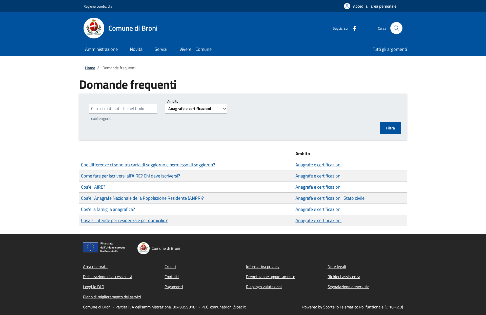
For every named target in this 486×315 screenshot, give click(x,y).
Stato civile (353, 198)
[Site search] (396, 28)
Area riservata (95, 266)
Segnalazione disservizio (348, 287)
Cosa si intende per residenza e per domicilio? (124, 220)
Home (90, 68)
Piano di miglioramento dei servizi (112, 297)
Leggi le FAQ (93, 287)
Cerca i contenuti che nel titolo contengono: (117, 113)
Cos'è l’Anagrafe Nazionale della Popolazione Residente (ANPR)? (142, 198)
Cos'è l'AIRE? (93, 187)
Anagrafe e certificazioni (318, 164)
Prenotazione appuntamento (270, 277)
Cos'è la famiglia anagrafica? (108, 209)
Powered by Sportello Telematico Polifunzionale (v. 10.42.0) (352, 307)
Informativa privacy (262, 266)
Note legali (337, 266)
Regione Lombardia (98, 6)
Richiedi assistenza (344, 277)
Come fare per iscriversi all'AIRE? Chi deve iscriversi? (130, 175)
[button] (370, 6)
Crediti (170, 266)
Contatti (172, 277)
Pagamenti (174, 287)
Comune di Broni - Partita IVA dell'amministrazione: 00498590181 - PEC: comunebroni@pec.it (164, 307)
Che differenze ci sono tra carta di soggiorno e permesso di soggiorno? (148, 164)
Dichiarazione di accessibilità (107, 277)
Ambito (172, 101)
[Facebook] (353, 28)
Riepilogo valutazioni (264, 287)
